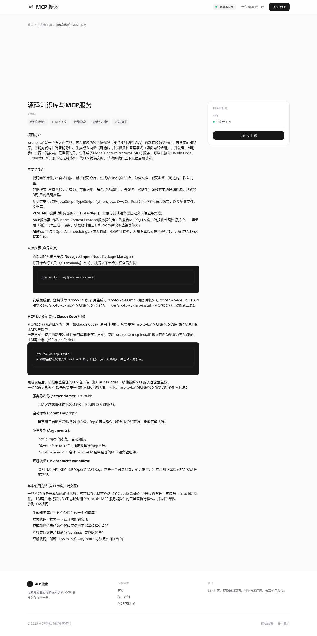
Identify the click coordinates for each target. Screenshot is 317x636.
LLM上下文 (59, 122)
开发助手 (121, 122)
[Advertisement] (158, 64)
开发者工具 (44, 25)
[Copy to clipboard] (189, 275)
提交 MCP (279, 7)
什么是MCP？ (250, 7)
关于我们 (124, 597)
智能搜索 (80, 122)
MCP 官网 (124, 603)
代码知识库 (37, 122)
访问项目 (246, 135)
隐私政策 (267, 623)
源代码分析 (100, 122)
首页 (30, 25)
